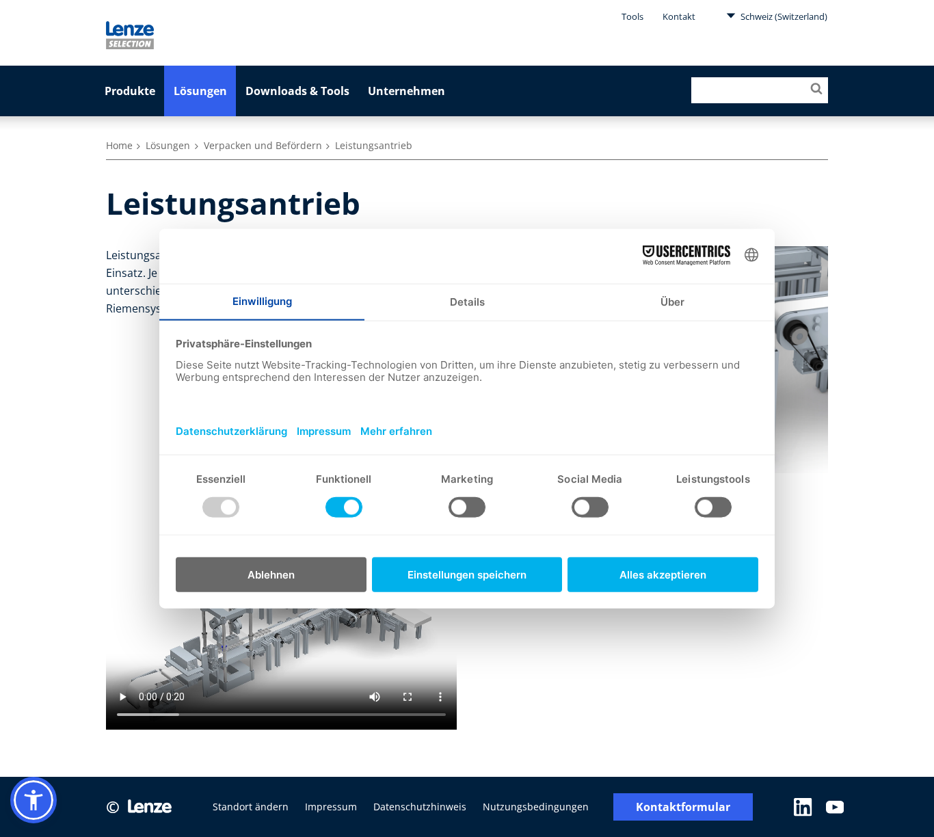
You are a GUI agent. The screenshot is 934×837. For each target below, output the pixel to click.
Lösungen (200, 90)
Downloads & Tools (297, 90)
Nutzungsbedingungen (536, 806)
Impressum (331, 806)
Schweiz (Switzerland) (782, 16)
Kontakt (679, 16)
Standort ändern (251, 806)
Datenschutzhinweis (419, 806)
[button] (33, 800)
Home (119, 145)
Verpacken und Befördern (263, 145)
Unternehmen (406, 90)
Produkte (130, 90)
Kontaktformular (683, 807)
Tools (632, 16)
